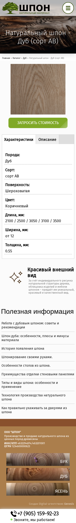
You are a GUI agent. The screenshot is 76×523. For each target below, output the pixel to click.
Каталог (16, 58)
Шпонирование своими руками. (27, 357)
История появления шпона (22, 348)
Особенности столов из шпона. (25, 365)
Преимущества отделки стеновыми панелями (37, 374)
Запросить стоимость (38, 122)
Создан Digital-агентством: (51, 503)
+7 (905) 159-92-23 (38, 513)
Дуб (25, 58)
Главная (6, 58)
